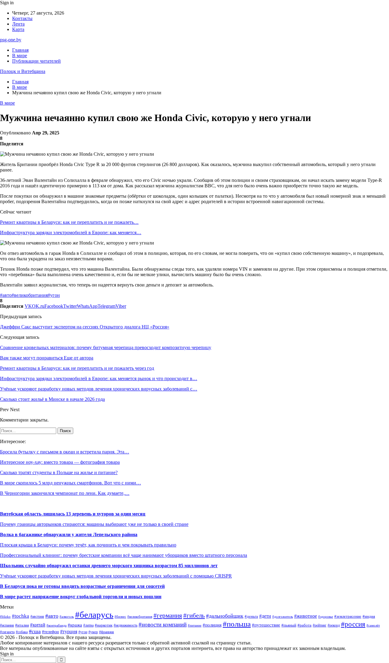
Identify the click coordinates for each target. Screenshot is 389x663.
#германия (167, 615)
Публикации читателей (36, 61)
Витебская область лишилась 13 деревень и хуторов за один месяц (72, 513)
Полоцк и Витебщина (22, 71)
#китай (37, 625)
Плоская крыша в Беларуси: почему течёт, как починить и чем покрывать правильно (88, 544)
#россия (353, 624)
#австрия (37, 616)
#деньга (251, 616)
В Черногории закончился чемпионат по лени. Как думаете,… (64, 493)
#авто (6, 295)
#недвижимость (125, 625)
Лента (18, 23)
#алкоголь (67, 616)
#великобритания (30, 295)
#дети (265, 616)
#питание (194, 625)
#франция (106, 632)
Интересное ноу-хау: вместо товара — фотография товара (60, 462)
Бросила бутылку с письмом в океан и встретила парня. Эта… (64, 451)
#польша (237, 624)
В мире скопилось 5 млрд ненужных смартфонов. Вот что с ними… (70, 482)
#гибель (194, 615)
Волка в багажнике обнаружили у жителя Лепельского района (68, 534)
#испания (7, 625)
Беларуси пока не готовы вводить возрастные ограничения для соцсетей (84, 586)
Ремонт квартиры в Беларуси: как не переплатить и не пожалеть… (69, 222)
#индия (369, 616)
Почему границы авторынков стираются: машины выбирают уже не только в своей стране (94, 524)
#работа (305, 625)
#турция (68, 631)
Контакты (22, 18)
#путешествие (266, 625)
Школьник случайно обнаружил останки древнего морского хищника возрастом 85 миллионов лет (109, 565)
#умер (93, 632)
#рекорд (334, 625)
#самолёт (373, 625)
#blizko (5, 616)
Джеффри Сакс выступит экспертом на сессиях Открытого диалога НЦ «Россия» (84, 326)
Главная (20, 50)
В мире (19, 55)
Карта (18, 29)
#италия (22, 625)
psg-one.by (10, 39)
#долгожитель (282, 616)
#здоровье (325, 616)
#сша (35, 631)
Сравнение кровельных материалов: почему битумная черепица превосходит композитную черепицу (105, 347)
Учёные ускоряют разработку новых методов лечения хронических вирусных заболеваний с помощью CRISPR (116, 575)
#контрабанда (56, 625)
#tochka (20, 616)
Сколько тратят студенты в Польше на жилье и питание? (59, 472)
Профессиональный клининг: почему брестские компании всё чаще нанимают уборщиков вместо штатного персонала (123, 555)
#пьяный (288, 625)
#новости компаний (163, 624)
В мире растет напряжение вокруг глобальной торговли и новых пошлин (80, 596)
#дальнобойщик (224, 616)
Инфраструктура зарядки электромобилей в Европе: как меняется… (70, 232)
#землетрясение (347, 616)
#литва (88, 625)
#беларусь (94, 615)
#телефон (50, 631)
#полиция (212, 625)
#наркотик (103, 625)
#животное (305, 616)
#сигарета (7, 632)
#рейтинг (319, 625)
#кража (75, 625)
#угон (54, 295)
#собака (22, 632)
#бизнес (120, 616)
